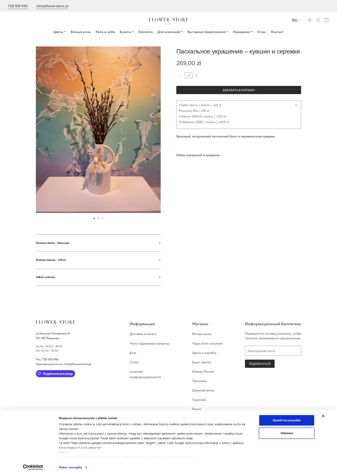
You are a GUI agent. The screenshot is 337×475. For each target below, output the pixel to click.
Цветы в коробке (204, 353)
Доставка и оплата (143, 334)
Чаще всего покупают (207, 343)
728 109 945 (18, 5)
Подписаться (259, 364)
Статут (134, 362)
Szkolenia (145, 31)
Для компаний (169, 31)
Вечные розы (81, 31)
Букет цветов (201, 362)
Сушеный (199, 399)
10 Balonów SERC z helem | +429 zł (204, 121)
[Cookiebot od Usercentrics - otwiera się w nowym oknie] (33, 467)
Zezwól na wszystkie (287, 420)
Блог (133, 353)
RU (295, 20)
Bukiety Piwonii (203, 371)
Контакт (277, 31)
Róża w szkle (105, 31)
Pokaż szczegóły (70, 467)
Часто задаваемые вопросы (149, 343)
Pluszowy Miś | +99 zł (194, 110)
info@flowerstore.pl (52, 5)
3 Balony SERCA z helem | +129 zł (202, 116)
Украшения (241, 31)
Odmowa (287, 433)
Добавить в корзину (239, 90)
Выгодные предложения (206, 31)
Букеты (125, 31)
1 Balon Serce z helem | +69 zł (200, 104)
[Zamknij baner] (323, 416)
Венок (196, 409)
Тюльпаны (199, 381)
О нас (261, 31)
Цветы (58, 31)
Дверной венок (203, 390)
